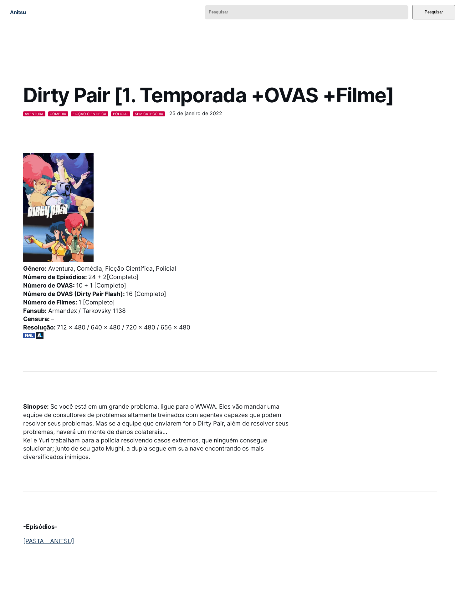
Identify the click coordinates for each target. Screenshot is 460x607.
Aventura (34, 114)
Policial (121, 114)
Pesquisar (434, 12)
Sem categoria (149, 114)
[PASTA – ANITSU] (48, 541)
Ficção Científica (89, 114)
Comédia (58, 114)
